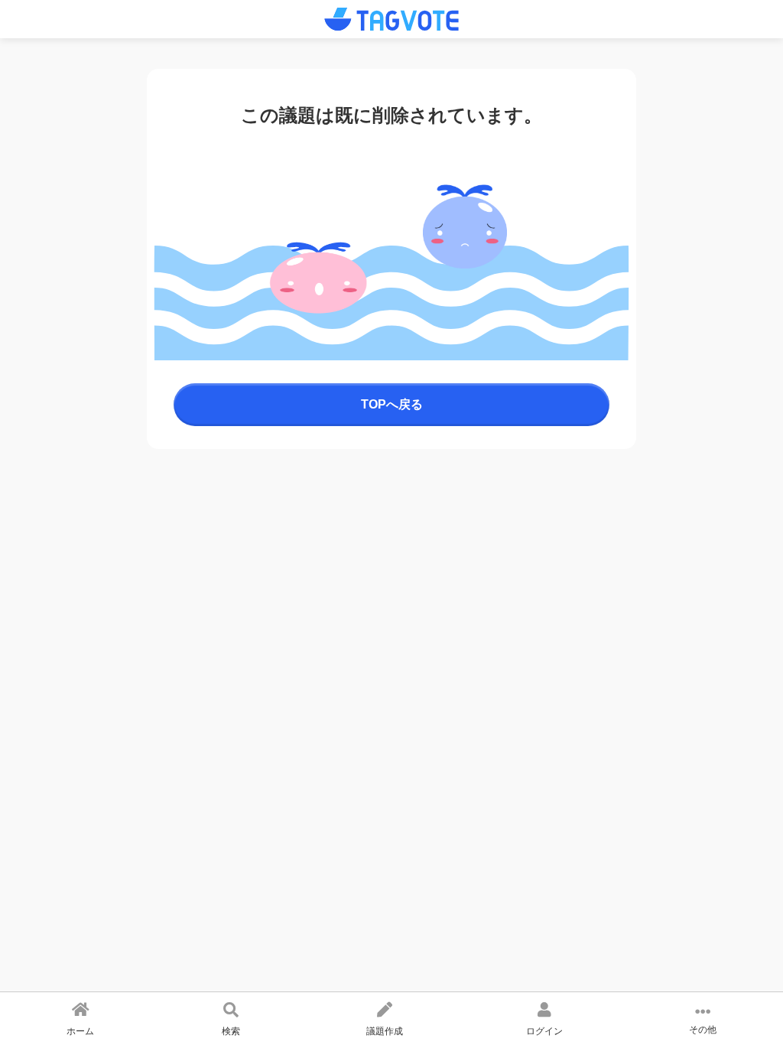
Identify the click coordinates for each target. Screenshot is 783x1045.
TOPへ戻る (392, 404)
